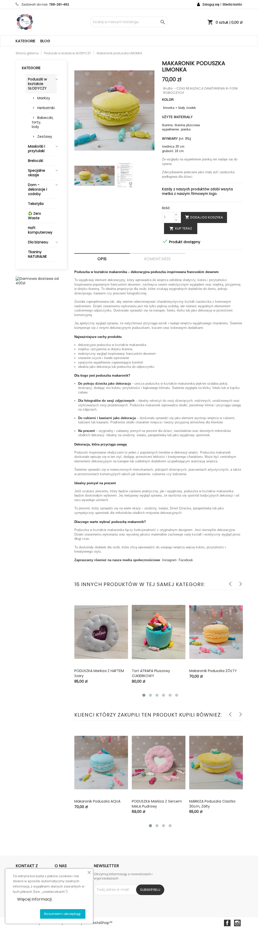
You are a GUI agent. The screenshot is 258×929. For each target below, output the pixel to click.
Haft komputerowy (40, 230)
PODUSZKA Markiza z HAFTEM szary (99, 673)
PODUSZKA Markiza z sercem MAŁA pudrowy (157, 804)
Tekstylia (36, 203)
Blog (45, 40)
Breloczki (35, 160)
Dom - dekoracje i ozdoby (37, 189)
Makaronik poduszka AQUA (97, 801)
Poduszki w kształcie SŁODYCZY (37, 84)
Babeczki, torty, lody (42, 122)
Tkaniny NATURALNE (37, 254)
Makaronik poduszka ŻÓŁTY (213, 670)
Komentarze (157, 259)
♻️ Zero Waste (34, 215)
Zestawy (44, 136)
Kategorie (25, 40)
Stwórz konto (232, 4)
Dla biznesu (38, 242)
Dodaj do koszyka (204, 217)
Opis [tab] (102, 259)
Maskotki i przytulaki (36, 148)
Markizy (43, 98)
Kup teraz (180, 228)
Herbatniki (45, 107)
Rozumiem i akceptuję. (62, 913)
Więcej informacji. (34, 899)
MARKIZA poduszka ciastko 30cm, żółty (212, 804)
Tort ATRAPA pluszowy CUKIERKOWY (151, 673)
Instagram (169, 560)
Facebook (186, 560)
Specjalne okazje (36, 173)
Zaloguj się (210, 4)
